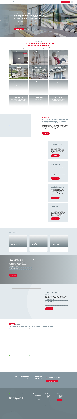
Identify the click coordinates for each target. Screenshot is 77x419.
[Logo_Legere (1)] (10, 1)
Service (28, 29)
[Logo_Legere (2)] (15, 393)
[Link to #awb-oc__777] (72, 2)
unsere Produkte (19, 29)
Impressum (23, 411)
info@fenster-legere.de (38, 396)
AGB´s (31, 411)
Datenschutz (28, 411)
